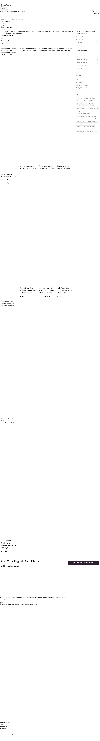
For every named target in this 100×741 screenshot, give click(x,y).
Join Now (83, 566)
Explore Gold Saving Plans (83, 562)
